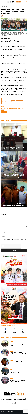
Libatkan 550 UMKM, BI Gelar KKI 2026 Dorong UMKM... (17, 371)
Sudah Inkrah (4, 111)
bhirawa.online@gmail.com (16, 406)
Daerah (5, 6)
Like (5, 328)
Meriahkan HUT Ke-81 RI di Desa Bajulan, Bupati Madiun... (17, 381)
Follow (14, 328)
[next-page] (4, 209)
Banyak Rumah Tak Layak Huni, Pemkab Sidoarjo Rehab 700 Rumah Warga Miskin (14, 204)
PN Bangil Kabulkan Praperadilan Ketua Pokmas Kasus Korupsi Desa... (17, 344)
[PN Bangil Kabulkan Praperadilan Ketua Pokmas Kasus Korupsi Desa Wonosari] (14, 137)
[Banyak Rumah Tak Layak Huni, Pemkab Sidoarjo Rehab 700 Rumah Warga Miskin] (14, 193)
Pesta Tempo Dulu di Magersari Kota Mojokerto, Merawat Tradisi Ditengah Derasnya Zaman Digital (14, 176)
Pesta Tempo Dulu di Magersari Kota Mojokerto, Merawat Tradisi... (18, 353)
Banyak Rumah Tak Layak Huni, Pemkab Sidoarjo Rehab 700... (17, 362)
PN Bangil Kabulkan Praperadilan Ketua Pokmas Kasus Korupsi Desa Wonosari (14, 148)
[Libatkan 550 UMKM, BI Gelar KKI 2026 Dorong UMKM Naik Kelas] (5, 371)
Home (2, 6)
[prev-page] (2, 209)
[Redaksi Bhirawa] (2, 16)
